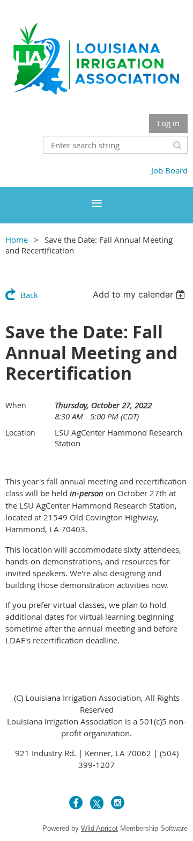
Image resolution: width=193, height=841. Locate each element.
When (15, 405)
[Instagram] (117, 802)
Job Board (169, 170)
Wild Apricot (99, 828)
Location (20, 432)
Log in (168, 123)
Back (29, 294)
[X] (96, 802)
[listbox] (140, 294)
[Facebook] (76, 802)
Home (16, 239)
